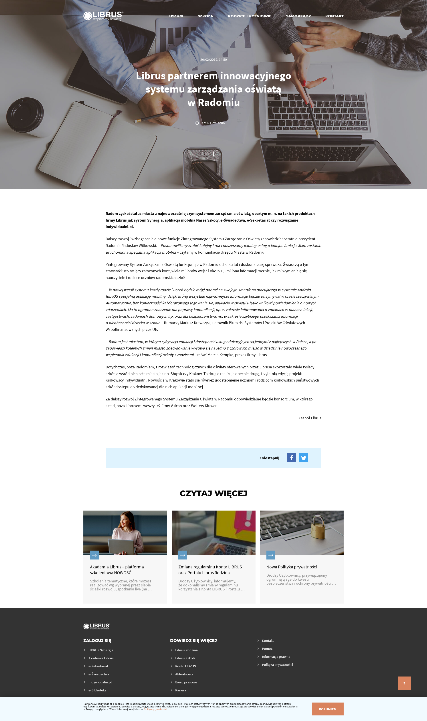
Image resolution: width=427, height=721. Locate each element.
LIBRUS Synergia (101, 650)
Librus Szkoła (185, 658)
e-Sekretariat (98, 666)
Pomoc (267, 648)
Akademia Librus (101, 658)
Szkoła (205, 16)
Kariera (180, 690)
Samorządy (298, 16)
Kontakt (334, 16)
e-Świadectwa (99, 674)
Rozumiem (327, 709)
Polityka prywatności (277, 664)
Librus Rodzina (186, 650)
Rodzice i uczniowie (250, 16)
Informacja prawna (276, 656)
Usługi (176, 16)
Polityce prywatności (155, 709)
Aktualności (184, 674)
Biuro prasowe (186, 682)
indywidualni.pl (100, 682)
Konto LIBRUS (185, 666)
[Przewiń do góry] (404, 683)
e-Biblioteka (98, 690)
